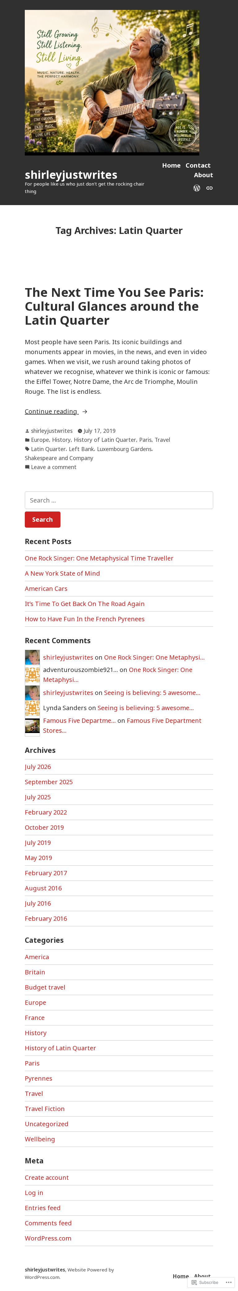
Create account (47, 1177)
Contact (198, 165)
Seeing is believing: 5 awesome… (152, 692)
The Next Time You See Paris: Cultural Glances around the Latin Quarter (114, 306)
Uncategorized (46, 1124)
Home (171, 165)
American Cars (46, 588)
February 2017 (46, 873)
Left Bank (81, 449)
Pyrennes (38, 1078)
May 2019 (38, 858)
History (61, 439)
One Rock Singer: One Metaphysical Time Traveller (99, 558)
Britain (35, 972)
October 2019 (44, 827)
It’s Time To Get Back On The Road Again (85, 603)
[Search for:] (119, 500)
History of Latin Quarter (105, 439)
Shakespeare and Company (59, 458)
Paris (145, 439)
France (35, 1017)
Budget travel (45, 987)
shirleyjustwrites (71, 174)
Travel (162, 439)
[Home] (198, 187)
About (203, 175)
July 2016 (38, 903)
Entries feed (43, 1208)
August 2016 (43, 888)
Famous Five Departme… (79, 720)
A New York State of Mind (62, 573)
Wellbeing (40, 1139)
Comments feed (48, 1223)
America (37, 957)
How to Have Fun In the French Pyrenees (85, 619)
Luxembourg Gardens (124, 449)
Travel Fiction (45, 1108)
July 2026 (38, 766)
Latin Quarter (48, 449)
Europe (40, 439)
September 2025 (49, 782)
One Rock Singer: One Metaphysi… (154, 657)
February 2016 (46, 918)
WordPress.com (48, 1238)
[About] (208, 187)
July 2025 (38, 797)
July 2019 (38, 842)
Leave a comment (54, 467)
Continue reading (52, 411)
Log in (34, 1192)
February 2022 (46, 812)
